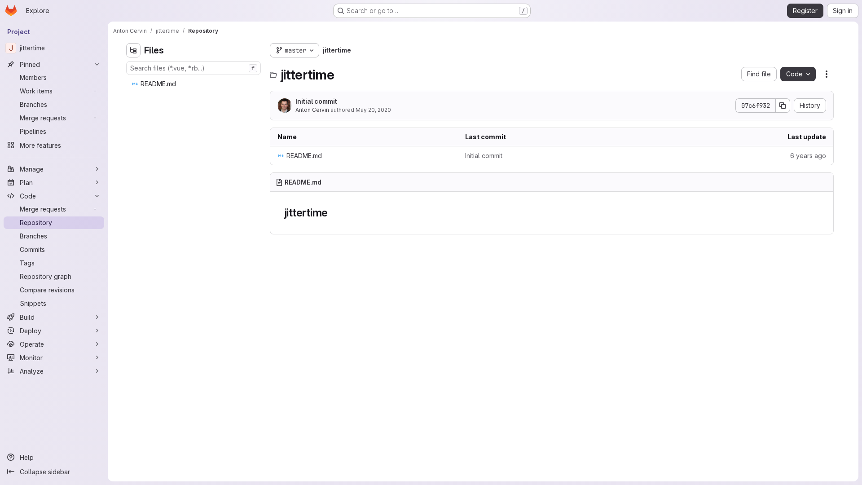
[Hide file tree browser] (133, 50)
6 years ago (808, 155)
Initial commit (316, 101)
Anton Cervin (312, 109)
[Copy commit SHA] (783, 105)
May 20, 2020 (373, 109)
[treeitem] (194, 84)
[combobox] (193, 68)
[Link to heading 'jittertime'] (333, 212)
